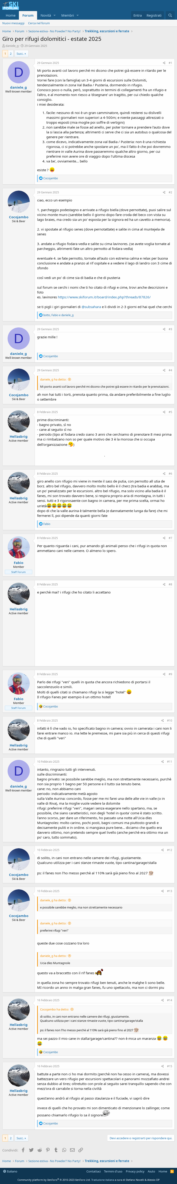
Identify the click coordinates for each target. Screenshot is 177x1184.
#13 (169, 891)
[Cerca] (170, 15)
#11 (169, 762)
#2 (170, 192)
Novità (46, 15)
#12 (169, 850)
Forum (28, 15)
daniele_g (12, 46)
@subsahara (91, 306)
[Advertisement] (104, 629)
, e (58, 315)
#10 (169, 720)
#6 (170, 474)
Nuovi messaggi (13, 23)
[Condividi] (164, 63)
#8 (170, 584)
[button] (54, 15)
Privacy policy (135, 1171)
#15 (169, 1066)
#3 (170, 329)
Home (10, 15)
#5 (170, 412)
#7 (170, 538)
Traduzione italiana (102, 1179)
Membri (67, 15)
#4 (170, 370)
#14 (169, 1000)
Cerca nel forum (39, 23)
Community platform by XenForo (54, 1179)
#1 (170, 63)
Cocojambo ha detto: (54, 1009)
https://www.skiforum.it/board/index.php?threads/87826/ (104, 297)
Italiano (11, 1171)
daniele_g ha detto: (53, 379)
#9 (170, 674)
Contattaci (93, 1171)
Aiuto (151, 1171)
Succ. (20, 53)
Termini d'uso (113, 1171)
